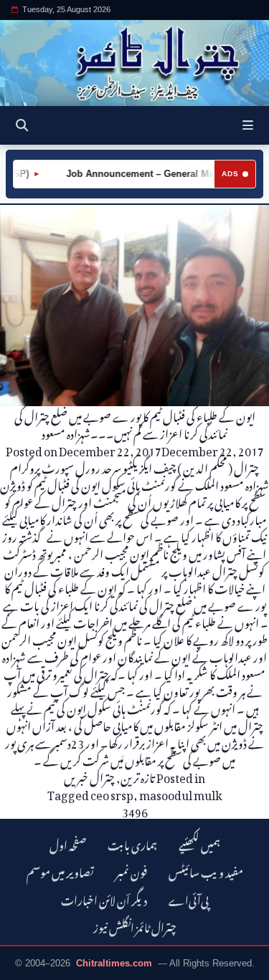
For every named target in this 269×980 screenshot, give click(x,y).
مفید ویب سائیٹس (206, 871)
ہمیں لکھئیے (199, 843)
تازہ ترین (138, 776)
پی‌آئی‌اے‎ (189, 898)
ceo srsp (111, 793)
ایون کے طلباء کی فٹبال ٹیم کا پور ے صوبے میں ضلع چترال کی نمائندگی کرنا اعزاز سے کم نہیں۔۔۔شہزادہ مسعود (134, 423)
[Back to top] (25, 966)
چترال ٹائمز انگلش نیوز (134, 926)
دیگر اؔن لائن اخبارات (104, 898)
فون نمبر (131, 871)
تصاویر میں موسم (60, 871)
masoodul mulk (180, 793)
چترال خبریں (89, 776)
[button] (247, 125)
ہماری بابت (132, 843)
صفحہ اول (67, 843)
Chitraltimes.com (114, 963)
